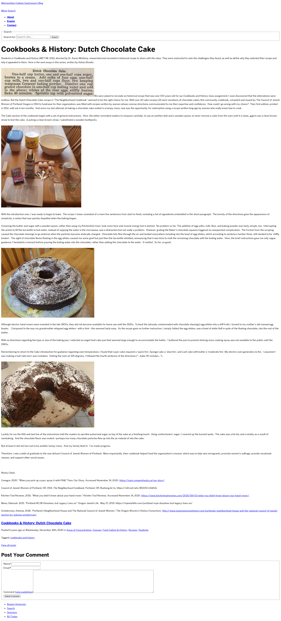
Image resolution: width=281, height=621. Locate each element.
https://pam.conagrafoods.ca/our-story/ (142, 480)
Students (143, 530)
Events (11, 21)
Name (7, 563)
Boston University (16, 604)
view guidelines (24, 592)
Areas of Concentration (78, 530)
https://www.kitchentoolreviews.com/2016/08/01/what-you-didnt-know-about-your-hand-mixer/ (195, 495)
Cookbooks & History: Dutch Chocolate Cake (36, 523)
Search (11, 608)
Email (7, 567)
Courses (97, 530)
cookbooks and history (22, 537)
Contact (11, 25)
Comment (18, 592)
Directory (12, 612)
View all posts (8, 545)
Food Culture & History (115, 530)
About (10, 17)
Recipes (132, 530)
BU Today (12, 616)
